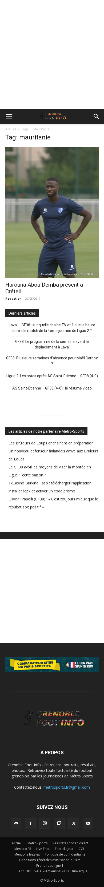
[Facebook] (30, 823)
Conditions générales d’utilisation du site (50, 860)
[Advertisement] (52, 55)
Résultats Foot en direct (70, 843)
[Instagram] (44, 823)
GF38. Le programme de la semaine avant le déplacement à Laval (52, 344)
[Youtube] (88, 823)
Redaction (13, 298)
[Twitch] (59, 823)
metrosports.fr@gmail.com (66, 787)
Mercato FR (22, 848)
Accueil (10, 129)
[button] (9, 116)
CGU (82, 848)
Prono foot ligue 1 (49, 865)
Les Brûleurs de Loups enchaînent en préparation (51, 442)
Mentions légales (27, 854)
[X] (73, 823)
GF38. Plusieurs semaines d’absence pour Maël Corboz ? (52, 361)
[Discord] (16, 823)
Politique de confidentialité (65, 854)
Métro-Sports (37, 843)
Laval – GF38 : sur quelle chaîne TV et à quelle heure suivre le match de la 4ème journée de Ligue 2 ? (52, 328)
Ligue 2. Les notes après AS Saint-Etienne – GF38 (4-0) (52, 376)
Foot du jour (64, 848)
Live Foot (43, 848)
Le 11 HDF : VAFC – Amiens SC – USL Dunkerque (52, 871)
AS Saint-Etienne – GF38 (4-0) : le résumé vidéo (52, 388)
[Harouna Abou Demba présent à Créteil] (52, 212)
